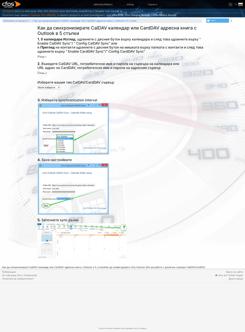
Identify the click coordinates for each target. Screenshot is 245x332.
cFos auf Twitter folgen (230, 275)
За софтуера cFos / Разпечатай (19, 275)
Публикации (9, 271)
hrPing (130, 4)
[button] (217, 20)
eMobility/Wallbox (103, 4)
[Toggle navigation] (230, 4)
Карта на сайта (234, 271)
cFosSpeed (8, 11)
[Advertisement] (122, 305)
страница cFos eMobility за (44, 15)
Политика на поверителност (18, 278)
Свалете (152, 4)
